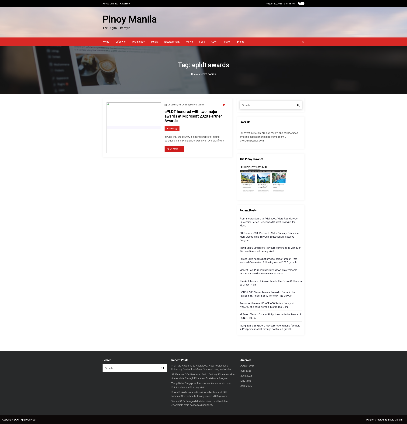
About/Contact (110, 3)
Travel (227, 41)
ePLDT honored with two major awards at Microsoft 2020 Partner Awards (193, 116)
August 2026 (247, 365)
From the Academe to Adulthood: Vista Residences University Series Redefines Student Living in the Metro (269, 222)
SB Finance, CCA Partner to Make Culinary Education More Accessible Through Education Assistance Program (269, 237)
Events (240, 41)
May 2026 (246, 380)
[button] (303, 41)
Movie (189, 41)
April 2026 (246, 385)
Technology (138, 41)
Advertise (125, 3)
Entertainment (171, 41)
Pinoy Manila (130, 19)
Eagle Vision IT (396, 419)
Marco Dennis (197, 104)
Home (106, 41)
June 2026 (246, 375)
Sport (214, 41)
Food (202, 41)
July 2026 (245, 370)
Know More (172, 149)
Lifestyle (121, 41)
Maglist (370, 419)
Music (154, 41)
